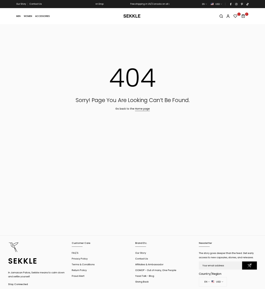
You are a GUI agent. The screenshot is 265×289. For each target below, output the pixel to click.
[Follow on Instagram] (236, 4)
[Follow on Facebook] (230, 4)
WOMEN (28, 16)
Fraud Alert (78, 276)
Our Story (21, 3)
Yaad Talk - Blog (144, 276)
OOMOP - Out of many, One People (155, 270)
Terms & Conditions (83, 264)
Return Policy (79, 270)
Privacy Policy (80, 258)
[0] (235, 16)
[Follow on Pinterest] (241, 4)
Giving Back (142, 281)
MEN (18, 16)
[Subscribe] (249, 265)
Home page (142, 108)
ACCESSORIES (42, 16)
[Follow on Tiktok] (247, 4)
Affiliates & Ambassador (149, 264)
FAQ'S (75, 253)
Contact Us (35, 3)
